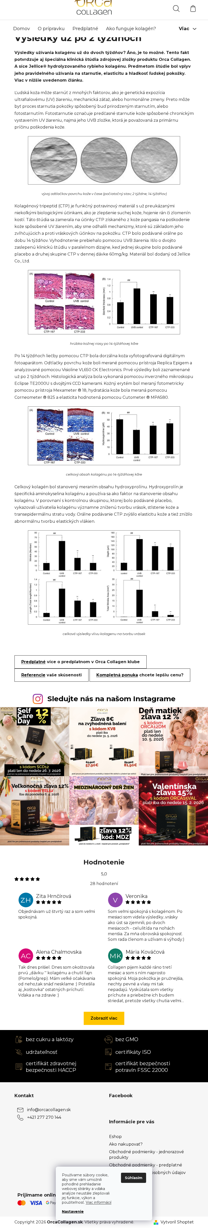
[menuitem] (21, 28)
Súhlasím (133, 1178)
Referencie (33, 675)
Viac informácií (98, 1202)
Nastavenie (73, 1211)
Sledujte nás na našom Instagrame (111, 698)
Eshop (115, 1136)
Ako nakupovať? (126, 1144)
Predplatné (33, 661)
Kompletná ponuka (117, 675)
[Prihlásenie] (158, 9)
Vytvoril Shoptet (177, 1222)
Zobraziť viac (104, 1018)
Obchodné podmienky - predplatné (145, 1165)
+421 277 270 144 (44, 1117)
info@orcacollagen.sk (49, 1109)
